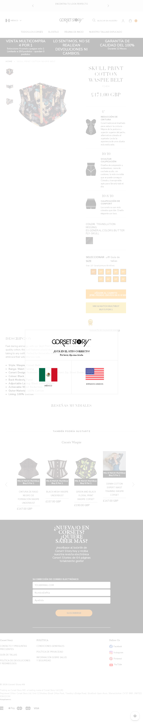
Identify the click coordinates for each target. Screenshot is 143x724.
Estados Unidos (94, 384)
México (48, 386)
